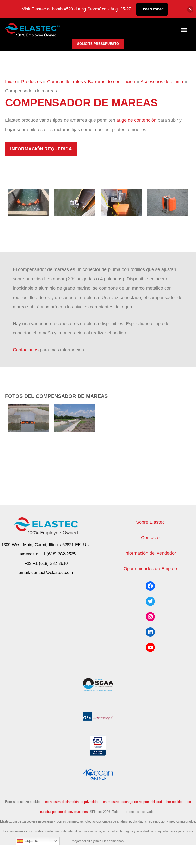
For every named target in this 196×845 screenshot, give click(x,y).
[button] (98, 44)
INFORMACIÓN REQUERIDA (41, 148)
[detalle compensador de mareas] (121, 202)
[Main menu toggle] (184, 30)
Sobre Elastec (150, 522)
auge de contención (136, 120)
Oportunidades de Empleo (150, 568)
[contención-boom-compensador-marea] (74, 418)
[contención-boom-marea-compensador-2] (28, 418)
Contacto (150, 537)
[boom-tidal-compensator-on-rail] (74, 202)
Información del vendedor (150, 553)
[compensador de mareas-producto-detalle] (167, 202)
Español (31, 840)
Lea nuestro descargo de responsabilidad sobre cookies (142, 802)
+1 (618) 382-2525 (58, 553)
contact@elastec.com (52, 572)
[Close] (190, 9)
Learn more (152, 9)
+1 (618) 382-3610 (50, 563)
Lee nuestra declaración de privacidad (71, 802)
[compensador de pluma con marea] (28, 202)
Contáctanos (26, 349)
